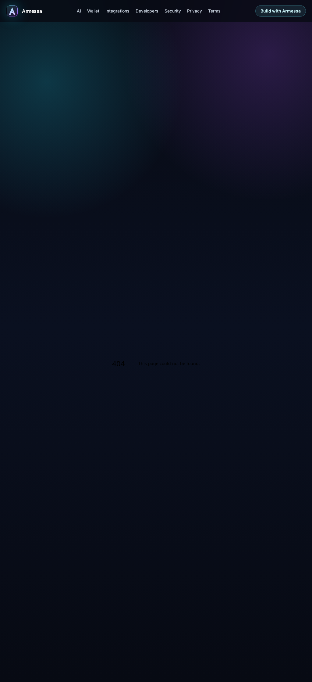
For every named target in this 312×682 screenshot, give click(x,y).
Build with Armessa (281, 10)
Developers (147, 10)
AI (79, 10)
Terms (214, 10)
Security (173, 10)
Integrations (117, 10)
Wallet (93, 10)
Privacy (194, 10)
